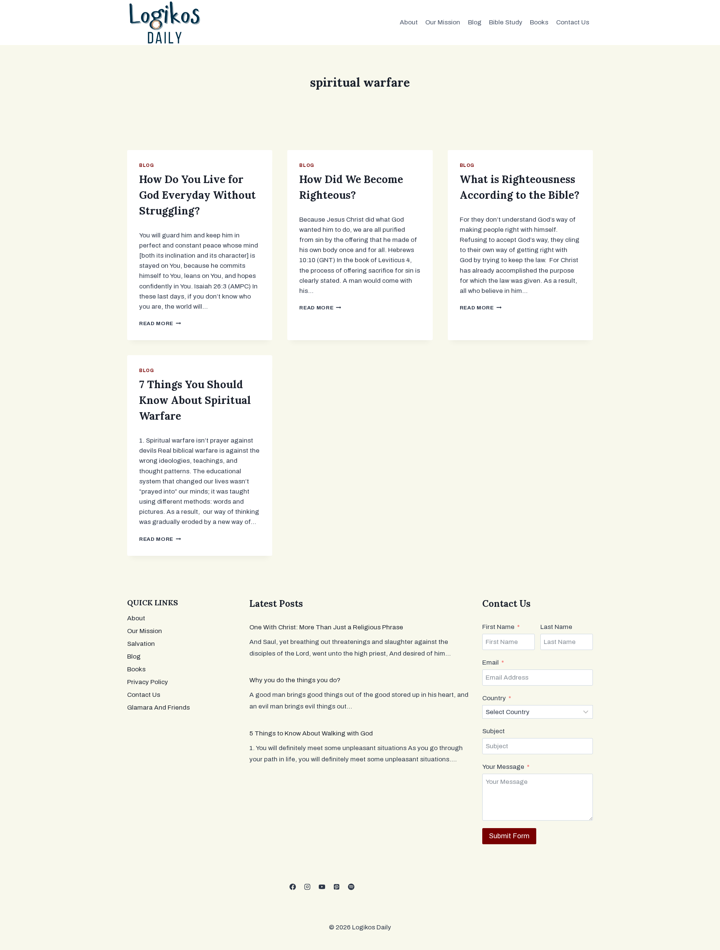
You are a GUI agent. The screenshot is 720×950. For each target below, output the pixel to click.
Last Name (556, 626)
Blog (475, 22)
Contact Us (572, 22)
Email (490, 662)
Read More (160, 323)
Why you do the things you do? (294, 680)
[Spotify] (351, 887)
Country (494, 698)
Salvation (141, 643)
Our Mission (442, 22)
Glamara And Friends (158, 707)
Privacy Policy (147, 682)
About (409, 22)
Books (539, 22)
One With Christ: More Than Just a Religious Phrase (326, 627)
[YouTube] (321, 887)
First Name (498, 626)
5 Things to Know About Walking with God (311, 733)
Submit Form (509, 836)
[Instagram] (307, 887)
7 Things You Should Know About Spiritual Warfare (195, 400)
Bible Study (505, 22)
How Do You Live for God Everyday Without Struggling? (197, 195)
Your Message (503, 766)
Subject (493, 731)
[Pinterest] (336, 887)
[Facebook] (292, 887)
